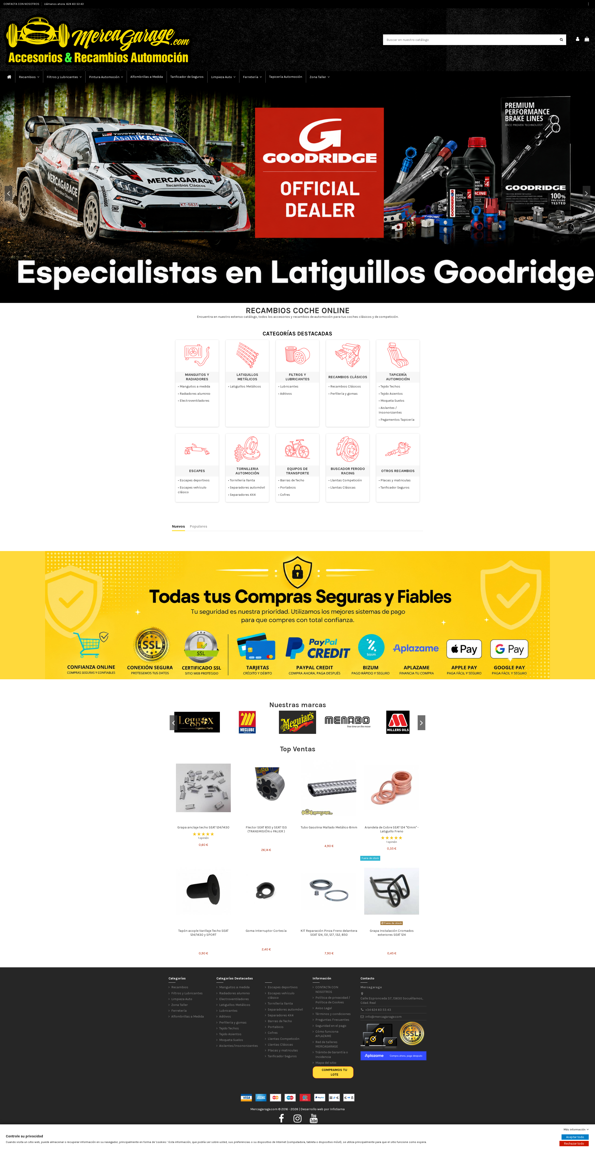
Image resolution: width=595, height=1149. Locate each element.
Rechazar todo (574, 1143)
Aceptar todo (575, 1137)
